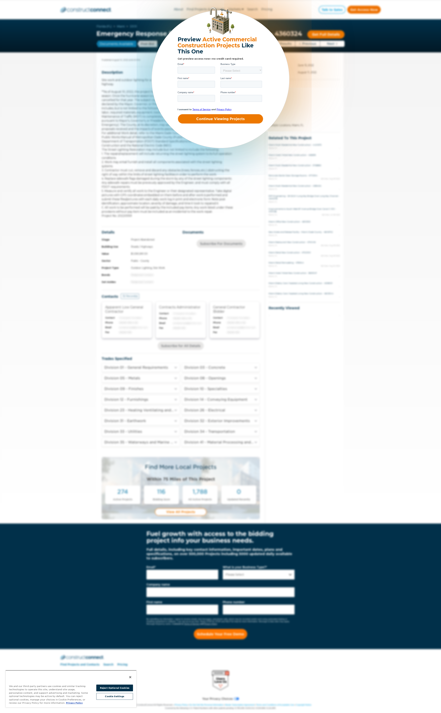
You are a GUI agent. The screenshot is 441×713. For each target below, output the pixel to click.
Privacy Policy (74, 703)
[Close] (130, 677)
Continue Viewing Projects (220, 119)
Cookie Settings (114, 696)
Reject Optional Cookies (114, 688)
